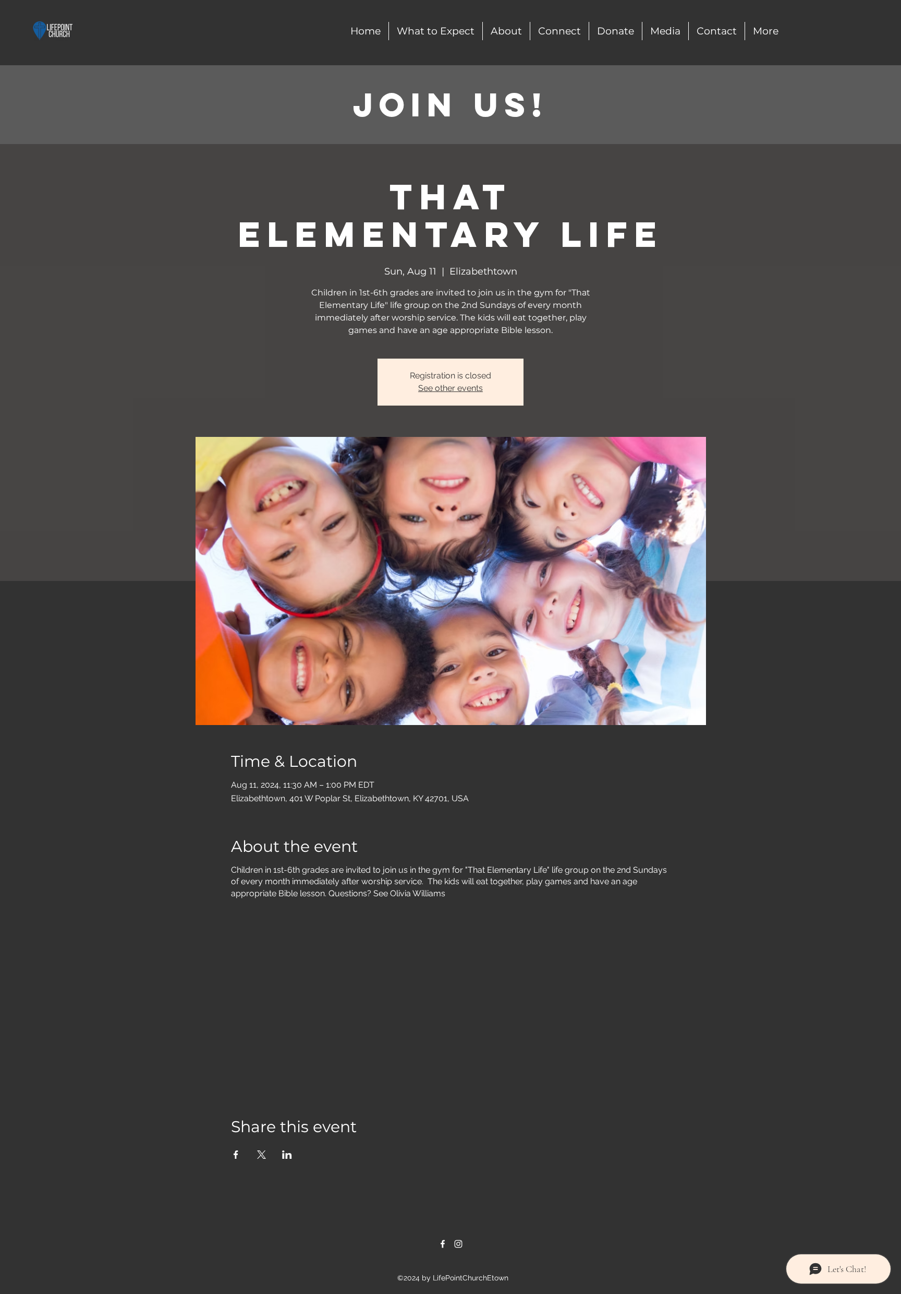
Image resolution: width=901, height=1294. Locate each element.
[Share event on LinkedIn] (287, 1154)
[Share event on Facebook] (236, 1154)
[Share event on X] (261, 1154)
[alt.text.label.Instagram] (458, 1244)
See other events (450, 388)
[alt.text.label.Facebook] (442, 1244)
